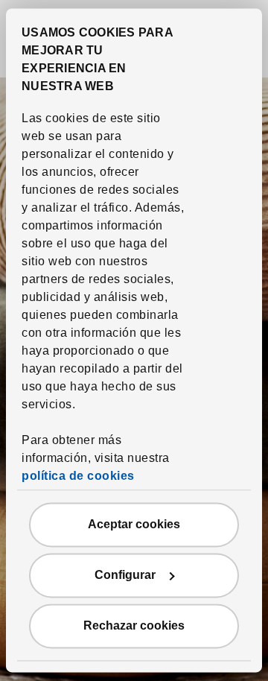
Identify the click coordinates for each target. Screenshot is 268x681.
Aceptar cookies (134, 525)
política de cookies (78, 476)
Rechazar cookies (134, 626)
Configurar (125, 575)
